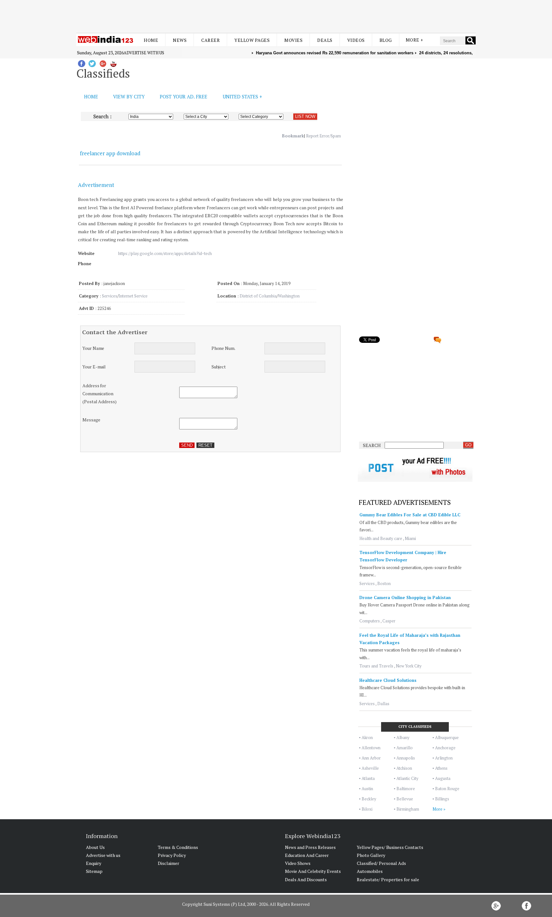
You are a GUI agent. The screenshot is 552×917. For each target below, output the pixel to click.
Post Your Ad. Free (183, 96)
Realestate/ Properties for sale (388, 879)
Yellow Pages (252, 40)
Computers (369, 621)
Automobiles (370, 871)
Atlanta (368, 778)
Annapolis (405, 758)
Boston (384, 583)
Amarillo (404, 748)
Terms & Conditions (178, 847)
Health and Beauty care (380, 538)
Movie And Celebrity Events (313, 871)
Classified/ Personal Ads (381, 863)
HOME (91, 96)
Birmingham (407, 809)
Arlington (444, 758)
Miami (410, 538)
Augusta (442, 778)
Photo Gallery (371, 855)
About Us (95, 847)
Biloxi (367, 809)
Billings (442, 799)
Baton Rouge (447, 788)
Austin (367, 788)
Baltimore (405, 788)
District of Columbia (258, 296)
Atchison (404, 768)
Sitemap (94, 871)
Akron (367, 737)
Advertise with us (144, 53)
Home (151, 40)
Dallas (383, 703)
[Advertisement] (276, 15)
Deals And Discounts (306, 879)
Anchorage (445, 748)
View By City (129, 96)
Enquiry (93, 863)
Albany (403, 737)
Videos (356, 40)
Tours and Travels (376, 666)
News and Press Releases (310, 847)
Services (109, 296)
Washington (289, 296)
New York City (409, 666)
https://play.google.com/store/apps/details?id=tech (165, 253)
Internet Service (133, 296)
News (180, 40)
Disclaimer (168, 863)
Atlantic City (407, 778)
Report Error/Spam (323, 136)
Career (210, 40)
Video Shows (297, 863)
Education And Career (307, 855)
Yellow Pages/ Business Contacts (390, 847)
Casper (388, 621)
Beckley (369, 799)
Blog (385, 40)
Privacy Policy (172, 855)
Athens (441, 768)
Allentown (371, 748)
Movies (293, 40)
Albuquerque (447, 737)
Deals (325, 40)
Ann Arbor (371, 758)
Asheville (370, 768)
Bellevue (404, 799)
